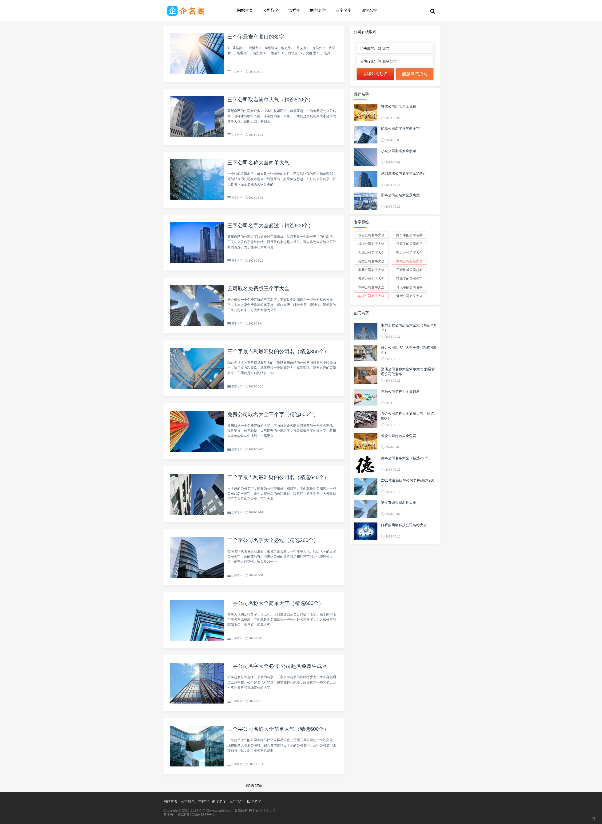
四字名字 (369, 10)
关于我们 (255, 810)
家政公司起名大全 (409, 261)
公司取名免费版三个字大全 (258, 288)
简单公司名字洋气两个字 (400, 129)
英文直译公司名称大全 (398, 503)
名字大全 (269, 810)
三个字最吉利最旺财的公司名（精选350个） (278, 351)
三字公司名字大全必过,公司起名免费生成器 (277, 666)
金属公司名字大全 (371, 252)
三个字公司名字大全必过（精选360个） (273, 540)
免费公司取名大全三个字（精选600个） (273, 414)
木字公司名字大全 (371, 287)
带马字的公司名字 (409, 244)
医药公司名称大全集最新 (400, 391)
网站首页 (245, 10)
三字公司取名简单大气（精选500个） (270, 100)
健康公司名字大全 (409, 296)
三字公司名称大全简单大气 (258, 163)
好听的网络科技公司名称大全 (404, 525)
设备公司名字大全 (371, 235)
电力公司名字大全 (409, 252)
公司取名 (271, 10)
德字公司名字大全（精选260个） (406, 458)
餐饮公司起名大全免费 (398, 106)
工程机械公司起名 (409, 270)
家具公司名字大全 (371, 270)
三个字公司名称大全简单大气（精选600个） (278, 729)
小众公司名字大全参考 (398, 151)
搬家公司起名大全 (371, 278)
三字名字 (344, 10)
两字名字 (318, 10)
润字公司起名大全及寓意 (400, 195)
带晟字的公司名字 (409, 278)
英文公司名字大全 (371, 261)
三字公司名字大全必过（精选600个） (270, 225)
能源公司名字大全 (371, 296)
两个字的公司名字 (409, 235)
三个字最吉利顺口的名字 (255, 37)
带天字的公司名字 (409, 287)
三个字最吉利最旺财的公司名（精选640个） (278, 477)
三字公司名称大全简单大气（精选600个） (275, 603)
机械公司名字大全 (371, 244)
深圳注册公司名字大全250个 (403, 173)
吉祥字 (294, 10)
